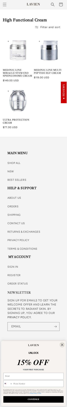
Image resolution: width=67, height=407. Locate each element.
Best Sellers (16, 179)
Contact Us (16, 223)
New (10, 171)
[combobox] (8, 384)
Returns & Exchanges (23, 231)
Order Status (17, 283)
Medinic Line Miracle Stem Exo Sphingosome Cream (17, 73)
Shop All (13, 163)
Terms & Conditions (22, 248)
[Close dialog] (62, 344)
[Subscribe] (55, 326)
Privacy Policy (18, 240)
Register (14, 275)
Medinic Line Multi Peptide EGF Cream (48, 71)
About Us (14, 197)
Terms (39, 393)
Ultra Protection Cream (16, 121)
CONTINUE (33, 399)
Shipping (14, 215)
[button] (5, 4)
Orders (13, 206)
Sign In (12, 266)
